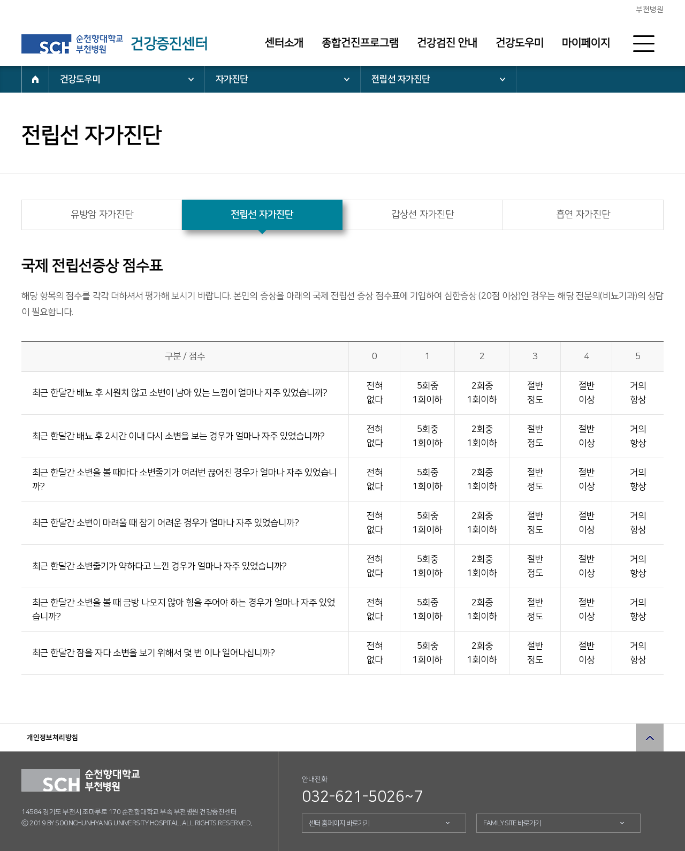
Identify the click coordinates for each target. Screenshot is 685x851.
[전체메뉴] (643, 44)
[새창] (72, 44)
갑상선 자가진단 (422, 214)
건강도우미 (520, 43)
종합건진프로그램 (360, 43)
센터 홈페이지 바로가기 (339, 823)
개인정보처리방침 (52, 737)
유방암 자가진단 (102, 214)
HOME (35, 79)
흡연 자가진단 (583, 214)
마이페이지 (586, 43)
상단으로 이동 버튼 (650, 737)
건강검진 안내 (447, 43)
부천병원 (650, 9)
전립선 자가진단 (400, 79)
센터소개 (284, 43)
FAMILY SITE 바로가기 (512, 823)
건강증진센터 (169, 44)
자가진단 (232, 79)
